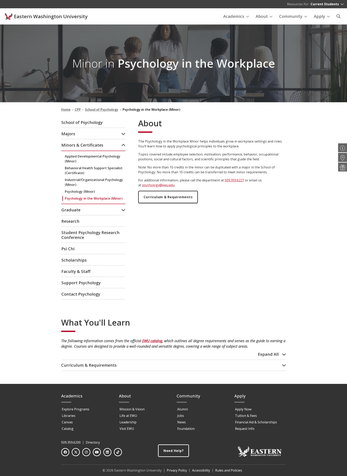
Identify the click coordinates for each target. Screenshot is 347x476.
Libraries (68, 415)
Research (70, 221)
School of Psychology (82, 122)
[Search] (338, 16)
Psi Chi (68, 248)
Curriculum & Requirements (168, 197)
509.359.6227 (234, 180)
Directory (93, 442)
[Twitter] (76, 452)
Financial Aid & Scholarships (256, 422)
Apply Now (243, 409)
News (181, 422)
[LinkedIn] (107, 452)
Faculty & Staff (75, 271)
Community (290, 16)
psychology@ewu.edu (158, 185)
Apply (319, 16)
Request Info (244, 428)
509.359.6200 (71, 442)
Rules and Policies (228, 470)
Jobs (180, 415)
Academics (233, 16)
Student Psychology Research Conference (90, 235)
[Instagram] (86, 452)
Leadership (128, 422)
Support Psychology (81, 282)
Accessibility (201, 470)
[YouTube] (97, 452)
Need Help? (173, 450)
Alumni (182, 409)
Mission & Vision (132, 409)
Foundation (186, 428)
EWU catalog (152, 340)
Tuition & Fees (246, 415)
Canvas (67, 422)
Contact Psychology (80, 294)
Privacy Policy (177, 470)
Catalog (68, 428)
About (262, 16)
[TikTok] (118, 452)
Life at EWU (128, 415)
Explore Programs (75, 409)
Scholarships (74, 260)
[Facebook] (65, 452)
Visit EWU (127, 428)
